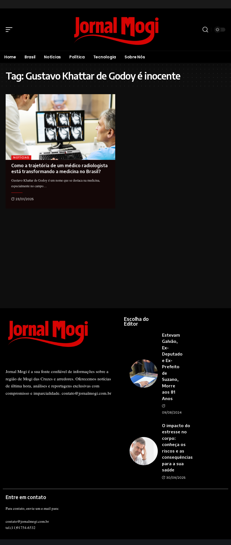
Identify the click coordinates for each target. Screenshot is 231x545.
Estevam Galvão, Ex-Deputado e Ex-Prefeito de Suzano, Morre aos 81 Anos (172, 366)
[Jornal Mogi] (115, 29)
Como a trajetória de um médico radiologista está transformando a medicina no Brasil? (59, 168)
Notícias (21, 157)
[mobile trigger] (10, 29)
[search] (205, 29)
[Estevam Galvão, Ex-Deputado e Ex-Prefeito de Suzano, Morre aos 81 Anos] (144, 373)
